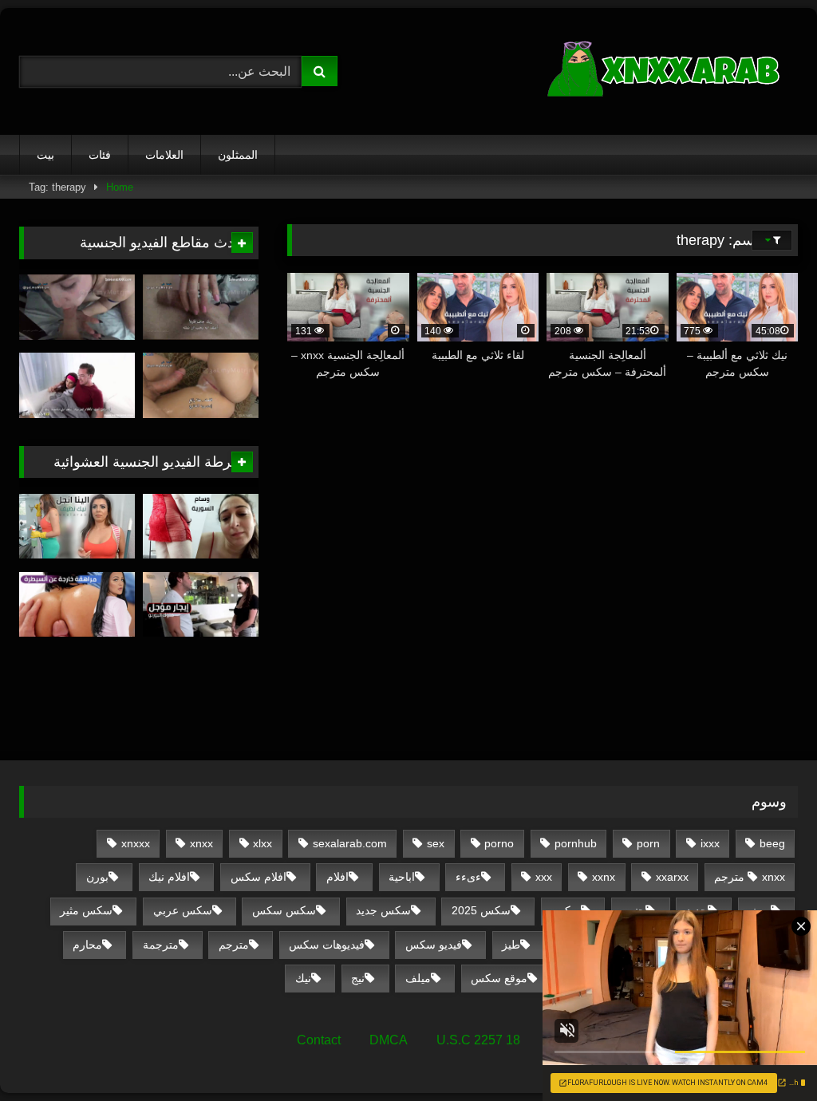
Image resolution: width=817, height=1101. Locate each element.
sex (435, 843)
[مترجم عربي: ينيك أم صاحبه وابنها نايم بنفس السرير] (201, 307)
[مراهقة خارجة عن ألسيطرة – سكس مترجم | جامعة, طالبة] (77, 604)
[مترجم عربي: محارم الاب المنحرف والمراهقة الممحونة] (77, 307)
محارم (87, 944)
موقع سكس (499, 978)
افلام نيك (169, 876)
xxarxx (672, 876)
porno (499, 843)
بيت (45, 154)
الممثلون (238, 154)
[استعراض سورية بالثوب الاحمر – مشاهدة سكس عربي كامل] (201, 526)
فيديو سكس (433, 944)
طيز (511, 944)
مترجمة (161, 944)
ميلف (418, 978)
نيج (358, 978)
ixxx (710, 843)
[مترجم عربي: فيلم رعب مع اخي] (77, 385)
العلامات (164, 154)
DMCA (388, 1040)
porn (648, 843)
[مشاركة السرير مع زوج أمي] (201, 385)
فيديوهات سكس (327, 944)
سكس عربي (182, 910)
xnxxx (135, 843)
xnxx (201, 843)
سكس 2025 (481, 910)
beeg (772, 843)
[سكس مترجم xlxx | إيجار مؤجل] (201, 604)
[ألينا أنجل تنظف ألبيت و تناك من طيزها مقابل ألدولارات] (77, 526)
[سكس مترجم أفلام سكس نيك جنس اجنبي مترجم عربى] (622, 71)
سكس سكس (284, 910)
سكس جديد (383, 910)
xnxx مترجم (749, 876)
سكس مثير (86, 910)
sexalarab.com (350, 843)
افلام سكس (258, 876)
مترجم (234, 944)
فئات (100, 154)
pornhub (576, 843)
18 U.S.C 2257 (478, 1040)
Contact (319, 1040)
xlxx (262, 843)
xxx (543, 876)
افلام (337, 876)
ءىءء (468, 876)
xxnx (603, 876)
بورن (97, 876)
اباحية (402, 876)
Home (119, 187)
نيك (303, 978)
